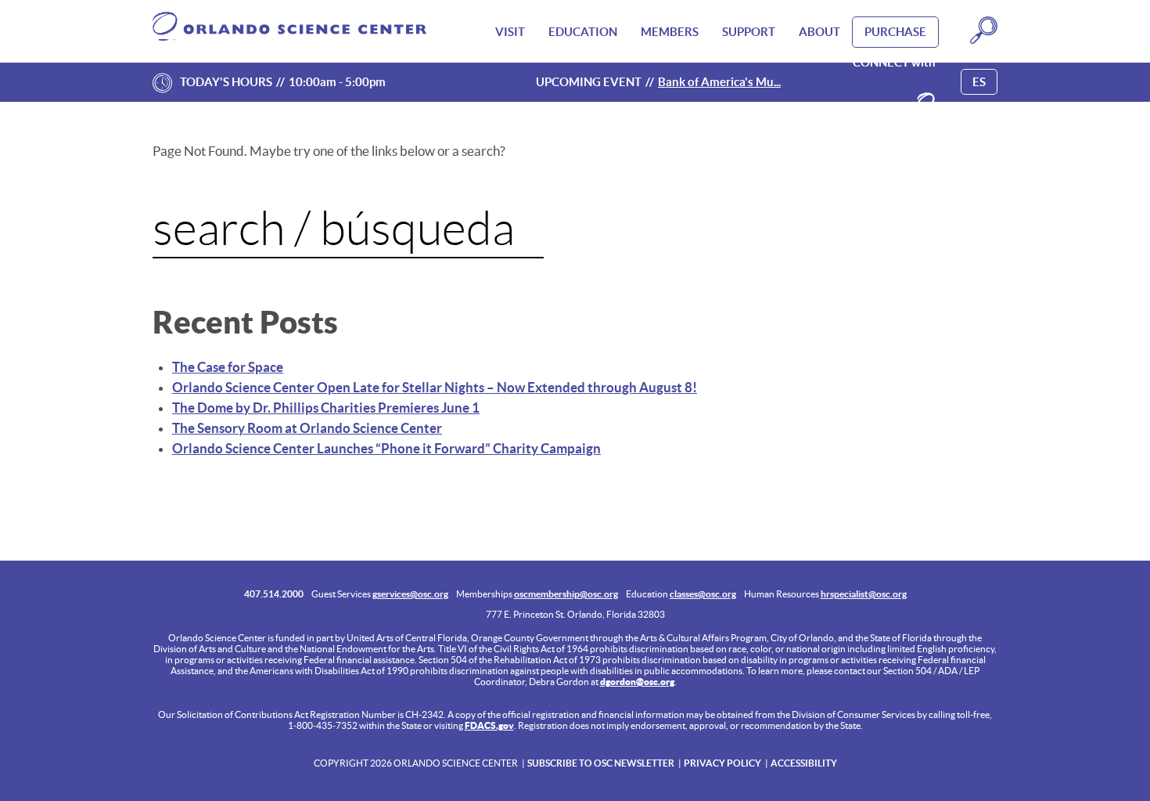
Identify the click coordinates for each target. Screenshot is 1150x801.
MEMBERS (670, 31)
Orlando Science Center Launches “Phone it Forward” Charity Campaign (386, 448)
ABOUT (819, 31)
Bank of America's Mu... (719, 81)
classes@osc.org (703, 594)
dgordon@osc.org (637, 682)
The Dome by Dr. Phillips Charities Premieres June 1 (326, 407)
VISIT (510, 31)
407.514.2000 (274, 594)
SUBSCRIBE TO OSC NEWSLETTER (600, 763)
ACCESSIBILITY (804, 763)
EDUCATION (582, 31)
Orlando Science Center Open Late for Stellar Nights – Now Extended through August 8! (434, 387)
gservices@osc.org (410, 594)
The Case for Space (227, 366)
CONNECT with (894, 62)
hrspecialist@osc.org (864, 594)
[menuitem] (510, 32)
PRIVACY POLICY (722, 763)
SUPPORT (748, 31)
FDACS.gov (489, 725)
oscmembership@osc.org (566, 594)
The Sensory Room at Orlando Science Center (307, 427)
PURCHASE (895, 31)
